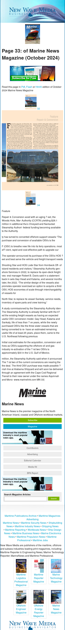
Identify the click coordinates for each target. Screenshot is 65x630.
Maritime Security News (33, 522)
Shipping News (50, 526)
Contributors (32, 447)
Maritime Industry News (27, 526)
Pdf (23, 87)
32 (38, 108)
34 (38, 205)
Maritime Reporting (15, 529)
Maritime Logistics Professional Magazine (21, 580)
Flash (29, 87)
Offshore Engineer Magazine (21, 609)
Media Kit (32, 466)
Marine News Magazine (56, 609)
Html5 (39, 87)
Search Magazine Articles (17, 494)
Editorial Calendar (32, 460)
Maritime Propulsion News (31, 536)
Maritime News (11, 522)
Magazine (32, 426)
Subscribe (32, 420)
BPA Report (32, 473)
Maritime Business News (26, 533)
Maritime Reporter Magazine (38, 578)
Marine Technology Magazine (56, 578)
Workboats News (37, 529)
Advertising (32, 454)
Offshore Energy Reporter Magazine (38, 611)
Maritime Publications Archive (21, 515)
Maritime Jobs (40, 540)
